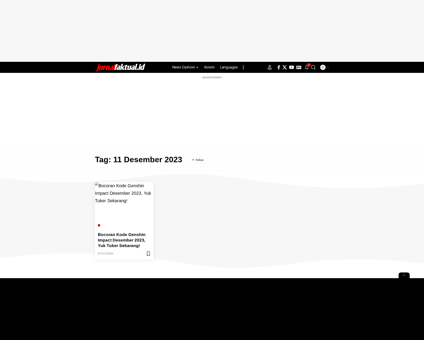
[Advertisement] (212, 31)
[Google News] (298, 67)
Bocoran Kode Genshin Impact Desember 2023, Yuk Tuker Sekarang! (122, 240)
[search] (313, 67)
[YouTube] (291, 67)
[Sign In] (269, 67)
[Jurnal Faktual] (120, 67)
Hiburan (108, 225)
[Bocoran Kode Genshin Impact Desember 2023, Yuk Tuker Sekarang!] (124, 205)
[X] (284, 67)
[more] (243, 67)
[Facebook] (278, 67)
